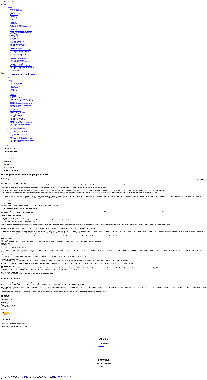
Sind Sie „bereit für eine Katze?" (18, 64)
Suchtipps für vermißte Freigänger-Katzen (21, 31)
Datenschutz (42, 376)
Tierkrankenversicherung (16, 63)
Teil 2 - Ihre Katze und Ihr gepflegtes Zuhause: (22, 67)
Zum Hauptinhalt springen (7, 1)
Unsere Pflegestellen (15, 34)
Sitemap (69, 376)
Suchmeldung (13, 29)
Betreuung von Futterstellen (17, 41)
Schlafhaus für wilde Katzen (17, 25)
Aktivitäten (13, 22)
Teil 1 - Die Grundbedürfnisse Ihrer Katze (21, 66)
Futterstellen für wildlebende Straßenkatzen (21, 26)
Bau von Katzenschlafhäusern (18, 54)
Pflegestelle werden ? (15, 38)
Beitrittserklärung (14, 53)
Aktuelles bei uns (14, 9)
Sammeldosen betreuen (16, 48)
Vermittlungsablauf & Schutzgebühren (20, 61)
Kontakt (12, 19)
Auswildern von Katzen (16, 42)
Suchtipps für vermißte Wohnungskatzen (20, 32)
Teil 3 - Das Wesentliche (16, 69)
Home (25, 376)
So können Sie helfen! (12, 35)
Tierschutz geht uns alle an (17, 13)
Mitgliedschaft (14, 36)
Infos (8, 20)
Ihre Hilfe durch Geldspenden (18, 44)
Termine (12, 16)
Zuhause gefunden (15, 70)
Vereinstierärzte (14, 15)
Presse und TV (14, 18)
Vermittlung (10, 57)
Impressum (35, 376)
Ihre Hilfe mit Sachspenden (17, 45)
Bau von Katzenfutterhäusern (17, 55)
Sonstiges (63, 376)
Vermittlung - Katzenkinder (17, 60)
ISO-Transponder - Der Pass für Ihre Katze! (21, 28)
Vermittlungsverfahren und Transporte (20, 51)
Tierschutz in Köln (15, 12)
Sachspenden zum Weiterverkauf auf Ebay (21, 50)
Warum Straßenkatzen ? (16, 10)
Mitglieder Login (56, 376)
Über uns (9, 7)
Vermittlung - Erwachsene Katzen (19, 58)
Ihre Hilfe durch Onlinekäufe (17, 47)
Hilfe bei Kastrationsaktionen (17, 39)
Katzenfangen (13, 23)
